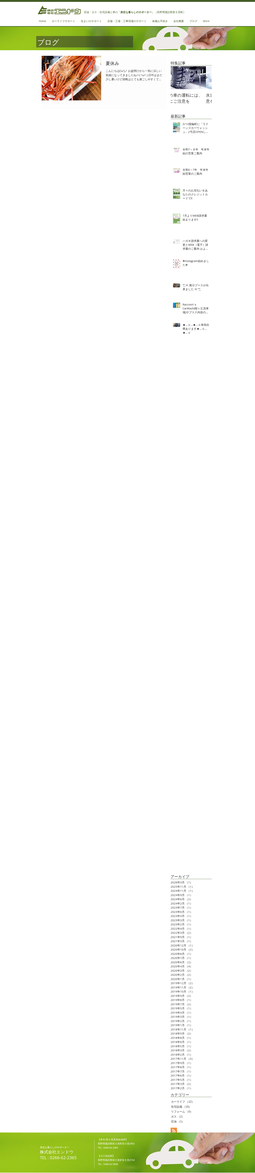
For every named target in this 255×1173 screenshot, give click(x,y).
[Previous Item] (176, 78)
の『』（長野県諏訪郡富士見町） (150, 12)
